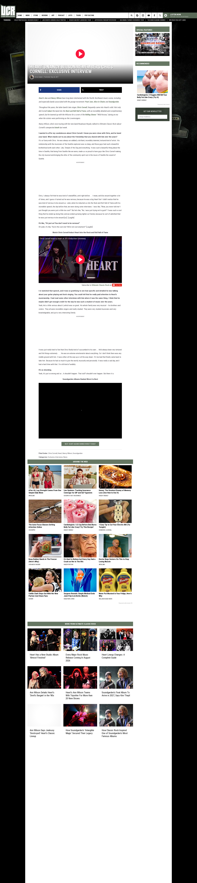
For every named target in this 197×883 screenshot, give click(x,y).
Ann (45, 98)
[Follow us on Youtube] (148, 15)
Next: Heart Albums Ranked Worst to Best (80, 444)
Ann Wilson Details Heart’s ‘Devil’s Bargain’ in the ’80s (42, 694)
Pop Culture (89, 15)
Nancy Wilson (56, 98)
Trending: (7, 20)
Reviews (45, 15)
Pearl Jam (89, 102)
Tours (78, 15)
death (57, 127)
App (53, 15)
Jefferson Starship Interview (105, 20)
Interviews (59, 457)
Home (20, 15)
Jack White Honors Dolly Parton (54, 20)
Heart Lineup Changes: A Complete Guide (113, 656)
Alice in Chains (99, 102)
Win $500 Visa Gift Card (177, 20)
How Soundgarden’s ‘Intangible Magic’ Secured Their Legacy (80, 731)
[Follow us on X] (160, 15)
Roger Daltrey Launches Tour (80, 20)
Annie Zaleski (39, 77)
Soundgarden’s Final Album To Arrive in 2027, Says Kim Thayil (116, 694)
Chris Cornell (82, 107)
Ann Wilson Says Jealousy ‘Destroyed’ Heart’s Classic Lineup (42, 733)
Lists (70, 15)
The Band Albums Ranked (156, 20)
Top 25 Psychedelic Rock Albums (151, 53)
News (28, 15)
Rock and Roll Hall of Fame (76, 111)
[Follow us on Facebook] (154, 15)
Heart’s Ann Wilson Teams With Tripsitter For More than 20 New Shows (79, 695)
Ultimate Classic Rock (100, 285)
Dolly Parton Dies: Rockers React (26, 20)
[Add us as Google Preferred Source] (137, 15)
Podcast (61, 15)
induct (49, 111)
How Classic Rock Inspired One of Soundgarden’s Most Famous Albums (115, 733)
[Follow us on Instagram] (143, 15)
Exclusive (51, 457)
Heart (41, 98)
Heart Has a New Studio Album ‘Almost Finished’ (44, 656)
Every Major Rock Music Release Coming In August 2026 (78, 657)
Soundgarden (114, 102)
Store (35, 15)
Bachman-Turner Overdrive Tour (132, 20)
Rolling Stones (90, 114)
